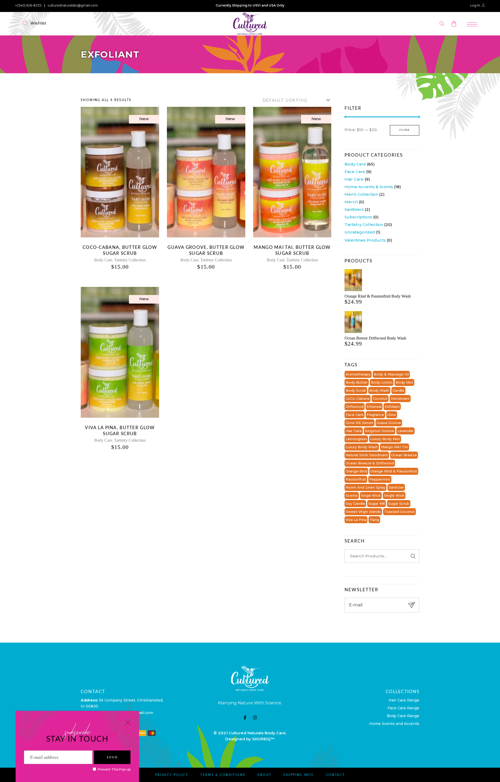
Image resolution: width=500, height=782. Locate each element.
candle (398, 390)
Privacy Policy (172, 775)
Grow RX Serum (359, 423)
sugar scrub (398, 503)
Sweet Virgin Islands (363, 511)
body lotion (381, 382)
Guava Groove (389, 423)
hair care (354, 431)
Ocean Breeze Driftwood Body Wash (375, 338)
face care (355, 414)
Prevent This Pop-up (113, 769)
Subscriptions (358, 216)
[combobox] (295, 100)
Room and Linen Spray (365, 487)
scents (352, 495)
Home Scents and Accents (394, 723)
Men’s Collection (361, 194)
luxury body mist (385, 439)
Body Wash (379, 390)
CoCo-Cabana (358, 398)
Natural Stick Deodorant (367, 455)
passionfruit (356, 479)
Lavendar (405, 431)
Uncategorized (360, 232)
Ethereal (374, 406)
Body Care (103, 260)
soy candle (355, 503)
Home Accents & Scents (369, 186)
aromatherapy (358, 374)
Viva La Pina (356, 520)
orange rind (356, 471)
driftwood (355, 406)
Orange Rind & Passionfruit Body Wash (378, 296)
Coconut (380, 398)
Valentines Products (365, 240)
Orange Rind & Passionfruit (393, 471)
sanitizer (396, 487)
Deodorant (400, 398)
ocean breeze (404, 455)
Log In (475, 5)
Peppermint (379, 479)
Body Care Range (403, 715)
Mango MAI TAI (394, 447)
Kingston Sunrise (379, 431)
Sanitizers (354, 209)
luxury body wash (362, 447)
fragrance (375, 414)
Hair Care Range (404, 700)
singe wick (371, 495)
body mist (404, 382)
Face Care (355, 171)
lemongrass (356, 439)
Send (112, 757)
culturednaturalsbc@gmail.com (73, 5)
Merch (351, 201)
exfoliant (392, 406)
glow (391, 414)
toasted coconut (399, 511)
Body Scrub (356, 390)
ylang (374, 520)
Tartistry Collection (130, 260)
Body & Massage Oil (391, 374)
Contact (335, 775)
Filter (404, 130)
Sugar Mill (376, 503)
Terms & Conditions (222, 775)
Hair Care (354, 179)
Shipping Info (298, 775)
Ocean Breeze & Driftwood (370, 463)
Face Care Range (403, 708)
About (264, 775)
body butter (357, 382)
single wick (394, 495)
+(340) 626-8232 (28, 5)
